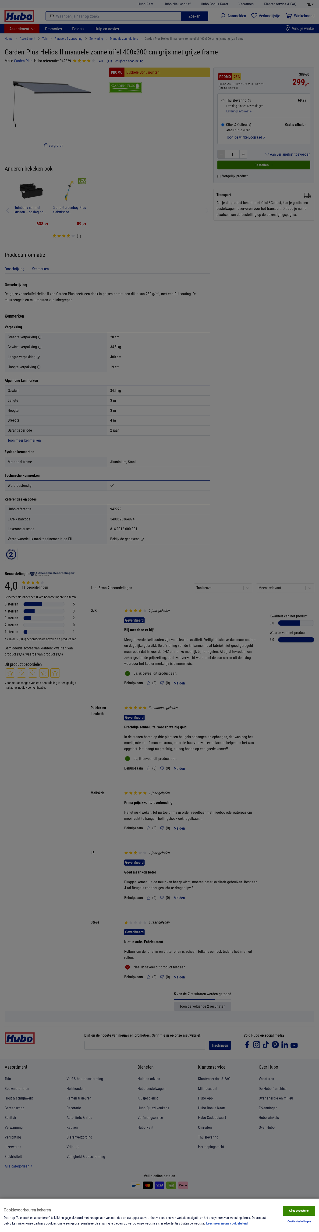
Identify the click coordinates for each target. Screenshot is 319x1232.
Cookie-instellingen (299, 1221)
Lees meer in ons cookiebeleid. (227, 1223)
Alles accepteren (299, 1210)
